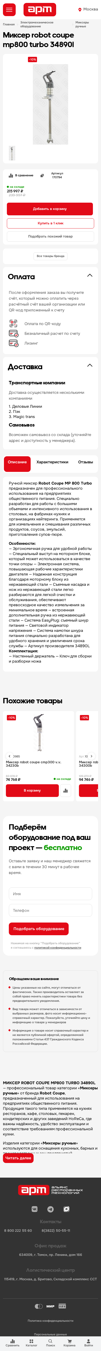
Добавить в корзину (50, 209)
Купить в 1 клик (50, 223)
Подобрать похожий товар (50, 236)
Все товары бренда (50, 256)
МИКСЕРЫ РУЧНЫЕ (82, 24)
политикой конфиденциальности (57, 948)
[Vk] (35, 1209)
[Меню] (9, 9)
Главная (9, 24)
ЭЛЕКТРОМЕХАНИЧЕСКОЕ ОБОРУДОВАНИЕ (36, 24)
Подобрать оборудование (38, 928)
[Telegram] (50, 1209)
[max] (66, 1209)
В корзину (32, 790)
